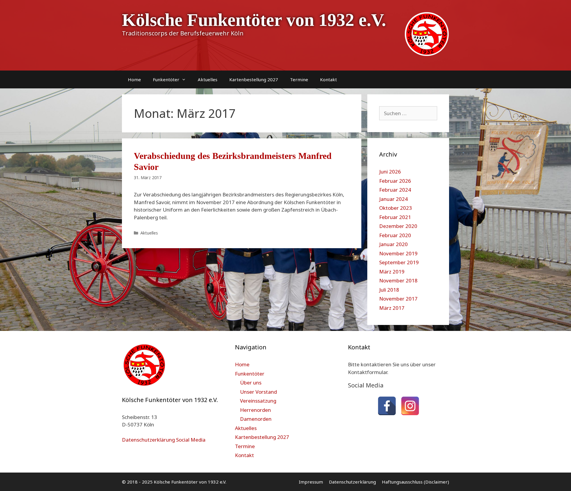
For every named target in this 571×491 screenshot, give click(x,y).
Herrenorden (255, 409)
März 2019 (391, 271)
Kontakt (328, 79)
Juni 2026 (390, 171)
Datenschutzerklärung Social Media (164, 439)
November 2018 (398, 280)
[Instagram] (410, 405)
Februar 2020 (395, 235)
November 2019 (398, 253)
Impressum (311, 482)
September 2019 (399, 262)
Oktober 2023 (395, 207)
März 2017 (391, 307)
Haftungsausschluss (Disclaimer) (415, 482)
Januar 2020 (393, 244)
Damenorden (256, 418)
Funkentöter (166, 79)
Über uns (250, 382)
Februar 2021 (395, 217)
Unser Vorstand (258, 391)
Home (134, 79)
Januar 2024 (393, 199)
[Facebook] (386, 405)
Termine (299, 79)
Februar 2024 (395, 189)
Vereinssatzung (258, 400)
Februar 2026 (395, 180)
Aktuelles (207, 79)
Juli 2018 (389, 289)
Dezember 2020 (398, 226)
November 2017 (398, 298)
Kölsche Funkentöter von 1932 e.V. (254, 20)
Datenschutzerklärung (352, 482)
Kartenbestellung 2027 (253, 79)
